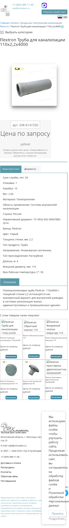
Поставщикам (8, 480)
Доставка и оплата (11, 463)
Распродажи (7, 467)
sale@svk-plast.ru (21, 8)
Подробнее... (58, 519)
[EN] (65, 17)
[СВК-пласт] (5, 8)
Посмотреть (11, 356)
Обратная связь (9, 476)
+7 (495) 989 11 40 (22, 4)
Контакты (6, 471)
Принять (58, 514)
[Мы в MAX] (44, 5)
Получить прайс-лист (54, 11)
